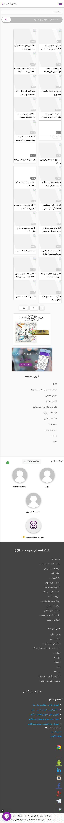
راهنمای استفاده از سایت (50, 615)
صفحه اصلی (56, 12)
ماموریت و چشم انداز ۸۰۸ (49, 563)
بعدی (34, 308)
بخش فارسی (56, 731)
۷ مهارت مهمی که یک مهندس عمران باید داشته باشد (25, 138)
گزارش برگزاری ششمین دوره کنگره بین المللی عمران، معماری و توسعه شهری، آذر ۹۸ (51, 207)
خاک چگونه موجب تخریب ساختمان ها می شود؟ (24, 70)
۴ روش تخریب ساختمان (25, 296)
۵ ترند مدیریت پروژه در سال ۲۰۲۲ (26, 229)
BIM (55, 384)
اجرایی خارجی (51, 395)
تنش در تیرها (55, 136)
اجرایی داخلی (51, 401)
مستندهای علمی (50, 418)
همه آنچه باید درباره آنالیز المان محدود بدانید (25, 93)
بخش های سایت (53, 628)
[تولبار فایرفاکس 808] (59, 756)
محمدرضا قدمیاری (33, 512)
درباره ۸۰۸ (56, 559)
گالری (58, 667)
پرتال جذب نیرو (53, 606)
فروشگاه (57, 657)
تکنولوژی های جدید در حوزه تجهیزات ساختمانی (51, 229)
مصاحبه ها (53, 424)
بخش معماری (55, 639)
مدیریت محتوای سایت (35, 537)
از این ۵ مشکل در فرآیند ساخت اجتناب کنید (51, 184)
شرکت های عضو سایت (51, 592)
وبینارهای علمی (51, 430)
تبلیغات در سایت (53, 620)
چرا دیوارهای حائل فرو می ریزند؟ (50, 161)
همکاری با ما (55, 578)
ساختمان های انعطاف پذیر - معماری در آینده (25, 47)
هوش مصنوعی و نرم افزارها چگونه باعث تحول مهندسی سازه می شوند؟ (51, 47)
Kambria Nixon (20, 486)
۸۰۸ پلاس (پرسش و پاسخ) (49, 676)
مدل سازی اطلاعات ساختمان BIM (47, 648)
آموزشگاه (56, 653)
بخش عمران (55, 634)
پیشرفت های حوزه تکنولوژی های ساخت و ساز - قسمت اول (51, 115)
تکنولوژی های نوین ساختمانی (45, 407)
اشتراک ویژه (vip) (52, 582)
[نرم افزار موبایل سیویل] (59, 763)
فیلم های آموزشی (50, 413)
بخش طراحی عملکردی (51, 643)
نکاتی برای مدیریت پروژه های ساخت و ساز (51, 275)
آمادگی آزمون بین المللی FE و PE (43, 389)
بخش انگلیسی (55, 736)
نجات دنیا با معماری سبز (26, 251)
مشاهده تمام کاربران (31, 461)
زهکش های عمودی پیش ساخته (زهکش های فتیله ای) (25, 275)
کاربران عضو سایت (52, 587)
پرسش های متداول (52, 610)
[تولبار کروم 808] (59, 748)
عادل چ (47, 486)
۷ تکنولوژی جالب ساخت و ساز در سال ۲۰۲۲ (24, 207)
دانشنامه (57, 671)
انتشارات (57, 662)
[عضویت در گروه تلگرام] (59, 802)
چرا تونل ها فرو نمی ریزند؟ (24, 159)
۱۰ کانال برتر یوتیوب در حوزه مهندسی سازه (26, 115)
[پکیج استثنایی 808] (32, 344)
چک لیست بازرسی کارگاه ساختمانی (25, 184)
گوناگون (54, 436)
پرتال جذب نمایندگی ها (50, 601)
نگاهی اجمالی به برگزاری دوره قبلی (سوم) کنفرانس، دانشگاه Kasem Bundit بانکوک (50, 252)
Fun (55, 441)
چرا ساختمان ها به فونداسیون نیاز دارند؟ (52, 70)
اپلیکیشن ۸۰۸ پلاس (52, 568)
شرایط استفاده (54, 596)
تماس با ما (55, 573)
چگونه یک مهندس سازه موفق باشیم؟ (51, 298)
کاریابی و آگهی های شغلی (50, 681)
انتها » (23, 308)
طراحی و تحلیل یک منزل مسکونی (51, 93)
